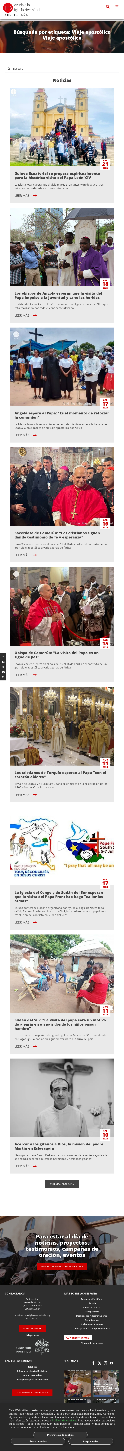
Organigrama (92, 1320)
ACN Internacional (78, 1337)
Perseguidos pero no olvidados (32, 1379)
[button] (108, 6)
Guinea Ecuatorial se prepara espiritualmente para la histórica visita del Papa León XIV (57, 175)
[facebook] (93, 1363)
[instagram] (105, 1363)
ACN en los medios (32, 1375)
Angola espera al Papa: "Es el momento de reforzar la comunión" (62, 415)
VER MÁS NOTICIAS (62, 1184)
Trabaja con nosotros (92, 1324)
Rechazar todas (38, 1441)
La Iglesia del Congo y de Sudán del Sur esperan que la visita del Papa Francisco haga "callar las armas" (59, 896)
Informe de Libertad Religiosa (32, 1371)
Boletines (32, 1366)
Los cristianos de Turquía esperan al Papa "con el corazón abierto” (60, 774)
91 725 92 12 (32, 1318)
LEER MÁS (22, 195)
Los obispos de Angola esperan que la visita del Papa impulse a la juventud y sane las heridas (58, 295)
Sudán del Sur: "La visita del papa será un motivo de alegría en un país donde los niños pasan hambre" (60, 1024)
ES (3, 677)
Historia (92, 1303)
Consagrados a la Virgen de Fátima (91, 1328)
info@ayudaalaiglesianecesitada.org (32, 1315)
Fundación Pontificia (91, 1299)
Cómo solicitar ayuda (92, 1343)
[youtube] (111, 1363)
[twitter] (99, 1363)
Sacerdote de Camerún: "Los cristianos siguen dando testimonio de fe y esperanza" (57, 534)
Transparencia (91, 1311)
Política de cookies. (64, 1420)
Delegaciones (32, 1335)
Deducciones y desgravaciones (91, 1315)
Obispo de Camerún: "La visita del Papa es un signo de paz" (57, 654)
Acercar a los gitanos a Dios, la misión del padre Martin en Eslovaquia (59, 1146)
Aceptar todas (90, 1441)
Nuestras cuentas (92, 1307)
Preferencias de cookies (60, 1435)
